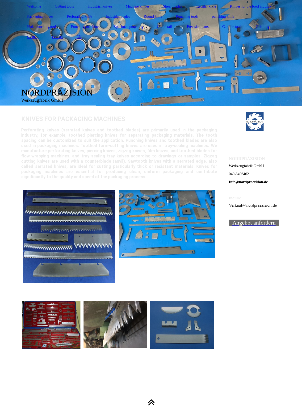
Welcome (34, 6)
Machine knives (137, 6)
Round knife (153, 16)
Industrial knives (100, 6)
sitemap (32, 37)
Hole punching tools (42, 27)
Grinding (262, 27)
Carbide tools (232, 27)
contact (57, 37)
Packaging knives (40, 16)
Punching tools (187, 16)
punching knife (223, 16)
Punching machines (85, 27)
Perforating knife (79, 16)
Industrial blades (118, 16)
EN (79, 37)
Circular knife (206, 6)
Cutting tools (64, 6)
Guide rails (165, 27)
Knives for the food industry (251, 6)
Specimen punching (128, 27)
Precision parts (198, 27)
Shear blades (172, 6)
